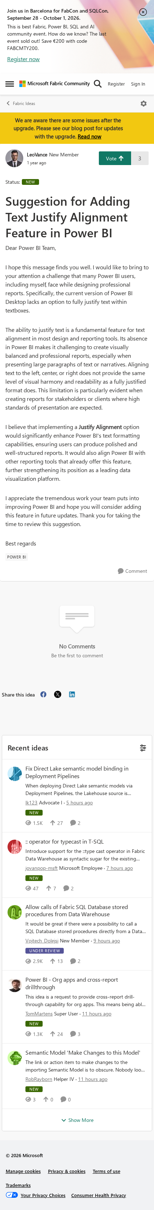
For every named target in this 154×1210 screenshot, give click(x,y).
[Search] (97, 83)
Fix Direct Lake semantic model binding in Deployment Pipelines (77, 772)
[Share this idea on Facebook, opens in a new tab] (43, 694)
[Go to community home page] (54, 84)
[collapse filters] (142, 747)
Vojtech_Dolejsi (41, 940)
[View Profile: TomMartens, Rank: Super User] (15, 985)
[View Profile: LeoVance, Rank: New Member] (14, 158)
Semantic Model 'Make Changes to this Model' (82, 1052)
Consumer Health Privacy (98, 1195)
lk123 (31, 802)
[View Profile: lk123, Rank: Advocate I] (15, 774)
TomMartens (39, 1013)
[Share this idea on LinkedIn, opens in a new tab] (72, 694)
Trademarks (18, 1185)
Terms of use (106, 1171)
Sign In (138, 84)
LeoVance (37, 154)
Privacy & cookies (67, 1171)
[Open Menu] (144, 104)
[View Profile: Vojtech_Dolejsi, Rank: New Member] (15, 912)
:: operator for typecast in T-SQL (64, 841)
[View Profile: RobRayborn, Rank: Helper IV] (15, 1058)
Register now (23, 59)
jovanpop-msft (41, 867)
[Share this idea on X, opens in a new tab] (57, 694)
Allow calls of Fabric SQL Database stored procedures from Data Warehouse (76, 910)
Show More (80, 1120)
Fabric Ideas (24, 103)
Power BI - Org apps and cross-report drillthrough (71, 983)
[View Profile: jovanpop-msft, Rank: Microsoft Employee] (15, 847)
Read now (89, 136)
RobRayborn (38, 1079)
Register (116, 84)
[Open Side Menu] (10, 83)
